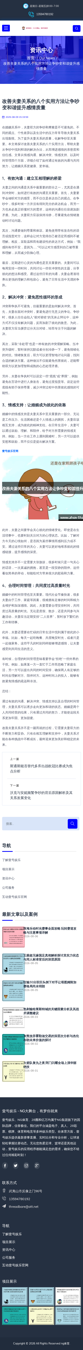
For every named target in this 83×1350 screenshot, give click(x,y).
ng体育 (65, 1343)
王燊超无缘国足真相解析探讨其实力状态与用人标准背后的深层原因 (51, 957)
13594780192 (44, 14)
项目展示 (8, 869)
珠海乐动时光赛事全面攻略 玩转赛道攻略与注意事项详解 (49, 930)
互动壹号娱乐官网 (14, 897)
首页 (31, 57)
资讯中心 (8, 878)
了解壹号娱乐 (11, 860)
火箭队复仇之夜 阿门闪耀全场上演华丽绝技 (49, 1065)
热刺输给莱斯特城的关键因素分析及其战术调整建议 (51, 1011)
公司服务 (8, 887)
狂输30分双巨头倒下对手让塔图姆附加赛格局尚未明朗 (49, 984)
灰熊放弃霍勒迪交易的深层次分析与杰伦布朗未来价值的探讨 (51, 1038)
